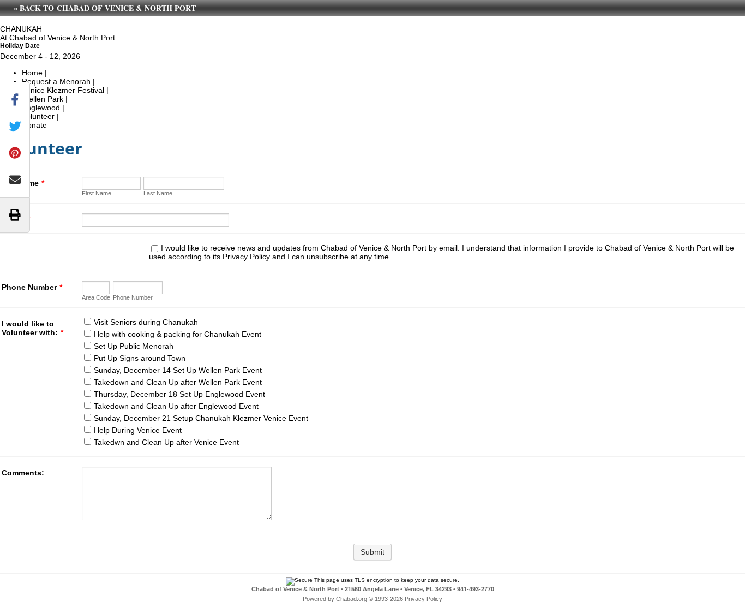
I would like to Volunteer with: (32, 328)
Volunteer (38, 116)
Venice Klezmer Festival (63, 90)
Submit (372, 551)
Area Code (96, 297)
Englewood (41, 107)
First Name (96, 193)
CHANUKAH (21, 29)
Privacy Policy (246, 256)
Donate (34, 125)
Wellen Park (42, 98)
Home (32, 72)
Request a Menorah (56, 81)
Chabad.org (351, 599)
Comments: (23, 472)
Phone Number (32, 287)
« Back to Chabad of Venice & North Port (105, 8)
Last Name (157, 193)
